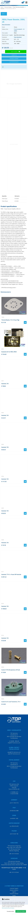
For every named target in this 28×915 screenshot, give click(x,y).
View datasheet (18, 37)
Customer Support (14, 888)
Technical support (14, 58)
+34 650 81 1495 (14, 818)
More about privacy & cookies (8, 908)
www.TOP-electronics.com (14, 754)
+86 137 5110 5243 (14, 853)
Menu (3, 13)
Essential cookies (10, 911)
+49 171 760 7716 (14, 803)
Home (2, 7)
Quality (14, 895)
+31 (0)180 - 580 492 (14, 741)
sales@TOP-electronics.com (14, 752)
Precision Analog (8, 7)
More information (6, 24)
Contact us (14, 55)
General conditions (14, 890)
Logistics (14, 892)
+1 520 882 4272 (14, 792)
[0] (22, 2)
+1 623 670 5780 (14, 794)
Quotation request (14, 62)
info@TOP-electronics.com (14, 743)
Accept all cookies (21, 911)
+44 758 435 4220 (14, 826)
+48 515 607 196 (14, 834)
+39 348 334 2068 (14, 810)
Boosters (2, 8)
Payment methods (14, 893)
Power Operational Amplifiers (18, 7)
